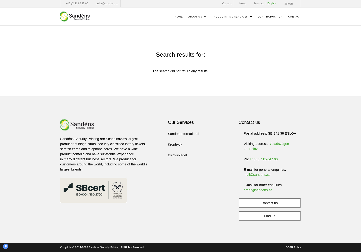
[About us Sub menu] (205, 17)
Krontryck (175, 144)
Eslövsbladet (177, 155)
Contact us (270, 203)
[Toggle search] (287, 3)
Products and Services (230, 16)
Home (179, 16)
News (242, 3)
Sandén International (183, 134)
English (271, 3)
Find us (269, 216)
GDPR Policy (293, 247)
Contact (294, 16)
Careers (227, 3)
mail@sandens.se (257, 175)
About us (195, 16)
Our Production (270, 16)
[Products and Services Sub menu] (251, 17)
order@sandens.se (258, 190)
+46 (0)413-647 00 (264, 159)
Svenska (258, 3)
